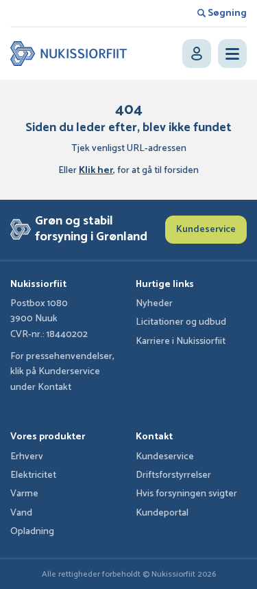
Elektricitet (33, 475)
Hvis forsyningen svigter (186, 494)
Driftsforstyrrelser (173, 475)
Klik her (96, 170)
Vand (21, 513)
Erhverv (26, 457)
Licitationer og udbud (181, 322)
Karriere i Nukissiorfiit (180, 341)
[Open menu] (232, 53)
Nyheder (154, 304)
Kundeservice (206, 230)
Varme (24, 494)
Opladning (32, 532)
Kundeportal (162, 513)
